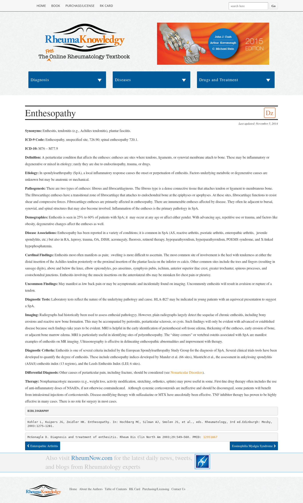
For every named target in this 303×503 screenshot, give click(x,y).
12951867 (210, 437)
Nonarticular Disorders (187, 372)
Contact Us (178, 489)
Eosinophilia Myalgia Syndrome (252, 446)
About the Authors (90, 489)
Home (41, 6)
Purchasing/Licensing (155, 489)
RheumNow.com (91, 457)
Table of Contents (116, 489)
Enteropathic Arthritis (44, 446)
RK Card (106, 6)
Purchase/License (79, 6)
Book (55, 6)
